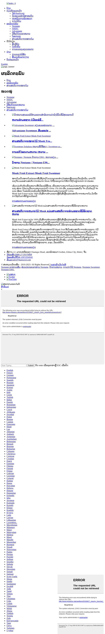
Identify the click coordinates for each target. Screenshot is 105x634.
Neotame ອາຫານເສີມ (10, 267)
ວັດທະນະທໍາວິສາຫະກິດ (22, 16)
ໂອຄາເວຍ (16, 36)
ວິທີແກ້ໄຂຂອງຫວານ (21, 33)
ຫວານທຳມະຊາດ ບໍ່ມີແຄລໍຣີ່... (27, 119)
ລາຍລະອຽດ (30, 201)
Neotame (16, 26)
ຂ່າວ (9, 52)
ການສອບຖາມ (18, 201)
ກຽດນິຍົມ (16, 21)
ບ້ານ (9, 8)
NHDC (15, 28)
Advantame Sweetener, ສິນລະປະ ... (31, 130)
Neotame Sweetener (91, 267)
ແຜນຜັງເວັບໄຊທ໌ (58, 264)
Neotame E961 (7, 269)
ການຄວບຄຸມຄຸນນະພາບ (22, 49)
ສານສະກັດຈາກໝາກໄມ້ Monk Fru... (32, 141)
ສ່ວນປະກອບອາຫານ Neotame (34, 267)
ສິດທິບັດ (15, 44)
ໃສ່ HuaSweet (18, 13)
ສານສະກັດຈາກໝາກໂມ (23, 39)
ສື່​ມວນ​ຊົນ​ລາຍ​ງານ (20, 57)
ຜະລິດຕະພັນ (12, 24)
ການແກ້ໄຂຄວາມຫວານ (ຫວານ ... (30, 151)
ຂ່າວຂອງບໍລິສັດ (19, 54)
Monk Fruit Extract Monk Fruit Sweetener (36, 173)
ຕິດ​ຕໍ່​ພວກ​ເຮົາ (13, 59)
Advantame (17, 31)
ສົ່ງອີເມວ (5, 286)
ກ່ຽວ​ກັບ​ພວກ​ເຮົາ (14, 11)
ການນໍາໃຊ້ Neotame (72, 267)
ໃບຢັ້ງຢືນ (16, 46)
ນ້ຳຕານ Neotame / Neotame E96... (31, 162)
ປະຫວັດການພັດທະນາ (22, 18)
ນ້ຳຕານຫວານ (55, 267)
